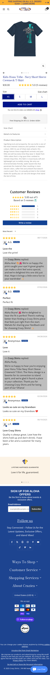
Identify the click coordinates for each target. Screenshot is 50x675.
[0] (46, 9)
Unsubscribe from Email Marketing (25, 650)
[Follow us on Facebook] (12, 542)
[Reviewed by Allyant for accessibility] (25, 625)
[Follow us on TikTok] (19, 547)
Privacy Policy (18, 660)
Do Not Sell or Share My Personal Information (25, 664)
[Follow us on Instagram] (27, 542)
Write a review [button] (25, 223)
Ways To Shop (23, 561)
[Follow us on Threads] (22, 542)
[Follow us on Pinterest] (32, 542)
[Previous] (4, 73)
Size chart (42, 91)
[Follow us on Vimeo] (25, 547)
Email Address (14, 504)
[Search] (8, 9)
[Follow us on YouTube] (38, 542)
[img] (9, 238)
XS (8, 96)
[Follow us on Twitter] (17, 542)
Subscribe (36, 509)
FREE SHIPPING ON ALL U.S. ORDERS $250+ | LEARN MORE (24, 2)
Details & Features (12, 134)
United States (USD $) (23, 595)
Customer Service (23, 569)
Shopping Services (24, 577)
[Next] (46, 73)
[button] (25, 85)
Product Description (12, 140)
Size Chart (8, 128)
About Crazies (24, 585)
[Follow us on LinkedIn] (30, 547)
